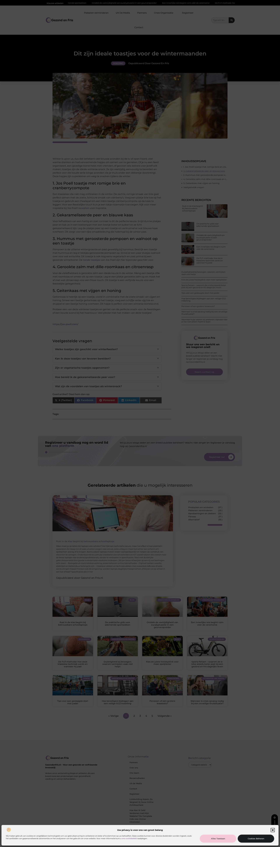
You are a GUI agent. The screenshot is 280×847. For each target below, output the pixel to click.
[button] (272, 830)
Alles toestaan (218, 838)
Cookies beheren (256, 838)
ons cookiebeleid (129, 838)
